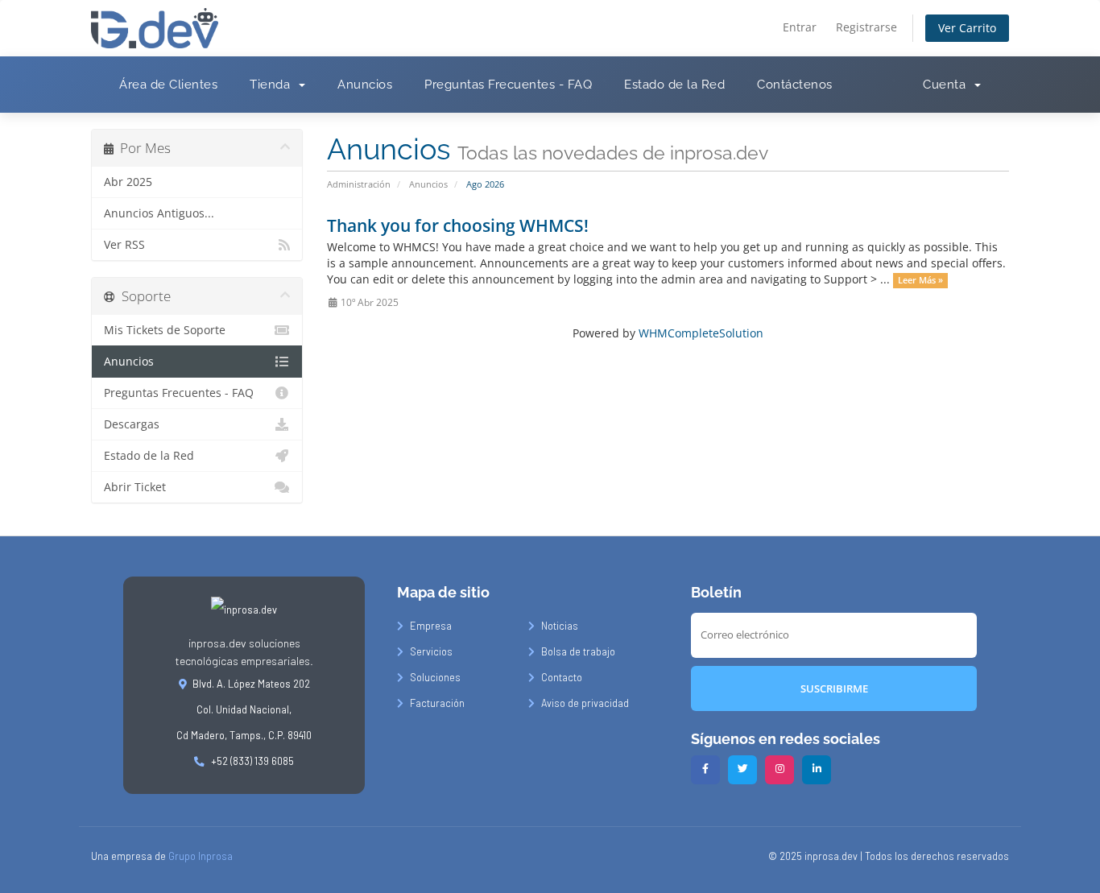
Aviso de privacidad (585, 703)
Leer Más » (920, 280)
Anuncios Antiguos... (159, 213)
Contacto (561, 677)
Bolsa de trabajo (578, 651)
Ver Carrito (967, 27)
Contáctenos (795, 84)
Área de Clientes (168, 84)
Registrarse (866, 27)
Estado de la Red (674, 84)
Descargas (131, 424)
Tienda (273, 84)
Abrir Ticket (135, 487)
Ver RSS (124, 245)
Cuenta (948, 84)
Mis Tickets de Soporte (164, 330)
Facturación (437, 703)
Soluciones (435, 677)
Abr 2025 (128, 182)
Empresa (431, 625)
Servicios (431, 651)
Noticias (559, 625)
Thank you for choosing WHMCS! (458, 225)
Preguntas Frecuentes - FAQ (508, 84)
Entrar (800, 27)
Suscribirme (834, 688)
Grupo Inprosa (200, 856)
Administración (359, 184)
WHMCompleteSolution (701, 333)
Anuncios (364, 84)
